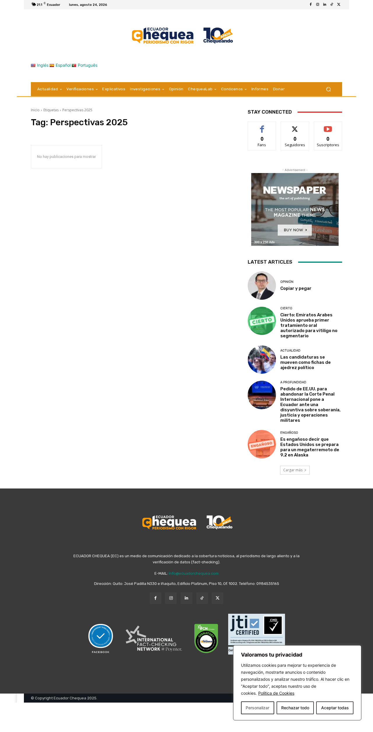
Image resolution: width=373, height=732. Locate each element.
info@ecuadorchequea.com (194, 573)
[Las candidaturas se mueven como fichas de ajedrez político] (262, 359)
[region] (297, 682)
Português (87, 65)
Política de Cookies (276, 693)
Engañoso (289, 432)
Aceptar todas (335, 707)
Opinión (286, 281)
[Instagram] (317, 4)
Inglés (42, 65)
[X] (338, 4)
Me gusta (262, 126)
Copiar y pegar (296, 288)
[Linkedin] (324, 4)
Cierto (286, 308)
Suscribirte (328, 126)
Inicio (35, 109)
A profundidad (293, 382)
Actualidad (290, 350)
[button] (328, 89)
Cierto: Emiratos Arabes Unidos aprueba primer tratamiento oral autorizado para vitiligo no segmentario (308, 325)
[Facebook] (310, 4)
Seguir (295, 126)
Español (63, 65)
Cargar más (292, 470)
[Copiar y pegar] (262, 285)
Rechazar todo (295, 707)
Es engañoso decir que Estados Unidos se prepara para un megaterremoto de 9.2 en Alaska (309, 447)
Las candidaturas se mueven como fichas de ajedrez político (305, 362)
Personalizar (257, 707)
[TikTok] (331, 4)
